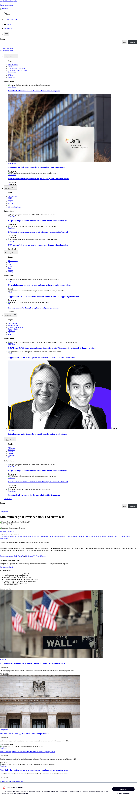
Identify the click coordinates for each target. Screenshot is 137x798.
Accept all (123, 789)
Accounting (11, 450)
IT (9, 457)
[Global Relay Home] (16, 781)
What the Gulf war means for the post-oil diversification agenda (34, 91)
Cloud (10, 264)
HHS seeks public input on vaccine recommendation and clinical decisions (38, 245)
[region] (68, 790)
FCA (9, 202)
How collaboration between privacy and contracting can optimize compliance (39, 285)
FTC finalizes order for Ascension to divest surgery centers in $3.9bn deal (38, 232)
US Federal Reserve (39, 556)
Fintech (10, 270)
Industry (7, 440)
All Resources (12, 323)
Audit (10, 66)
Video (10, 334)
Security (10, 271)
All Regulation (12, 196)
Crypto (10, 266)
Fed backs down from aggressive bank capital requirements (24, 734)
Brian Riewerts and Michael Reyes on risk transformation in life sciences (37, 434)
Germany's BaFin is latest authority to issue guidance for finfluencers (36, 167)
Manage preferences (123, 793)
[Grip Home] (4, 781)
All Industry (12, 448)
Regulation (8, 188)
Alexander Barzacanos (7, 531)
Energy (10, 451)
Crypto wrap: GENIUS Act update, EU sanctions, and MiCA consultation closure (41, 357)
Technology (8, 253)
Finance (10, 453)
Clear (124, 42)
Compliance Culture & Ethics (17, 70)
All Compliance (13, 65)
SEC (9, 205)
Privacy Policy (23, 793)
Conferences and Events (15, 327)
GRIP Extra (11, 331)
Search (2, 39)
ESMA (10, 200)
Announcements (13, 325)
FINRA (10, 203)
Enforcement (12, 72)
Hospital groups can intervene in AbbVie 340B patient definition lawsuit (37, 220)
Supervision (12, 77)
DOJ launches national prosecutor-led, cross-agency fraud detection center (38, 179)
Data (9, 268)
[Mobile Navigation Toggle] (6, 34)
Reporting (11, 75)
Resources (8, 315)
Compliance (8, 57)
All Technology (13, 261)
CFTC (10, 198)
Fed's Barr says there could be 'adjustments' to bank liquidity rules (27, 752)
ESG (9, 74)
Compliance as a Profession (16, 68)
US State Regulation (14, 207)
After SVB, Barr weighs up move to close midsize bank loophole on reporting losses (34, 770)
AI (9, 262)
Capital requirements (6, 556)
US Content (8, 499)
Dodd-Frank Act (19, 556)
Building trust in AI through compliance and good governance (33, 308)
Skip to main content (6, 5)
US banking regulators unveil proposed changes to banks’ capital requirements (32, 663)
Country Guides (13, 329)
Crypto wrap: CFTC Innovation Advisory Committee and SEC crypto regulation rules (43, 296)
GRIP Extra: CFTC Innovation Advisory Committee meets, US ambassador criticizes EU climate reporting (51, 348)
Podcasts (11, 332)
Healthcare (11, 455)
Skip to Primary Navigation (8, 1)
